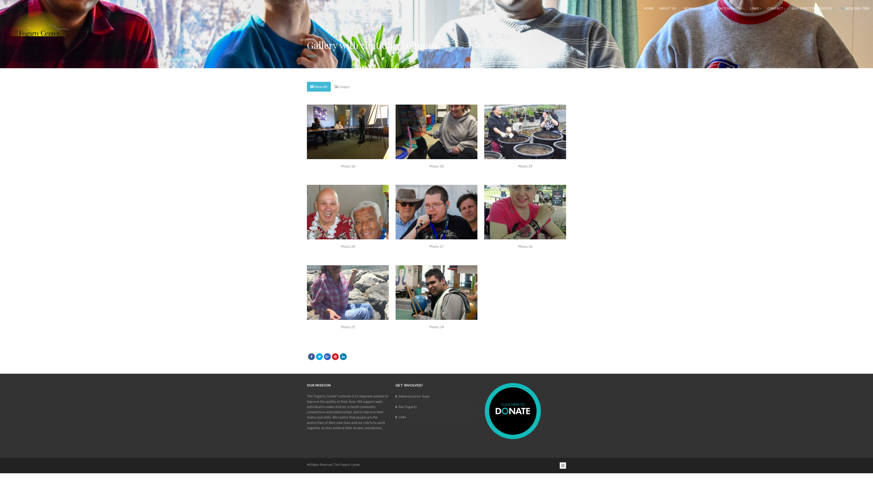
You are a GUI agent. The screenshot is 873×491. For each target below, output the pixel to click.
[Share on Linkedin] (343, 356)
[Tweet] (319, 356)
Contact (775, 8)
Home (649, 8)
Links (754, 8)
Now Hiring (694, 8)
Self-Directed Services (812, 8)
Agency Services (727, 8)
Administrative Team (414, 396)
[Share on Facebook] (311, 356)
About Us (668, 8)
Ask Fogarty (408, 407)
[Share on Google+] (327, 356)
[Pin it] (335, 356)
